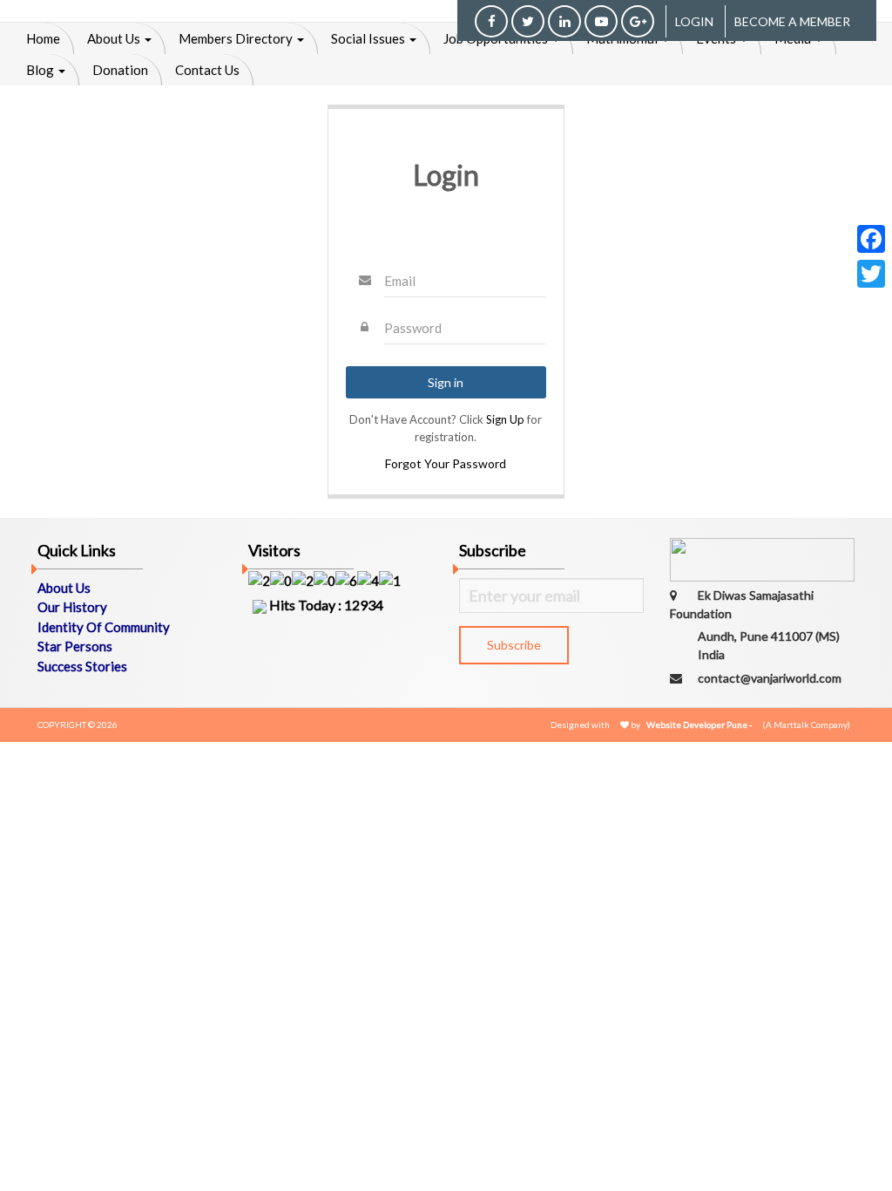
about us (115, 38)
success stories (82, 666)
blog (41, 70)
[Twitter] (871, 273)
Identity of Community (103, 627)
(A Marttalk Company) (806, 724)
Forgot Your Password (445, 463)
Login (694, 21)
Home (43, 38)
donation (120, 70)
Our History (72, 607)
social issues (369, 38)
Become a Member (792, 21)
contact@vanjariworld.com (769, 677)
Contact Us (207, 70)
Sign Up (505, 419)
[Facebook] (871, 238)
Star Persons (74, 646)
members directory (237, 38)
